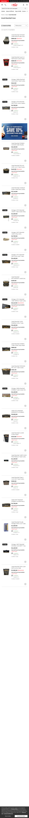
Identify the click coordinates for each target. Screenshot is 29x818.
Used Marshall (12, 14)
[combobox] (21, 25)
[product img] (6, 40)
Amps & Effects (10, 11)
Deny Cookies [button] (8, 816)
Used (6, 14)
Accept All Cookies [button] (21, 816)
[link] (19, 35)
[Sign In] (23, 4)
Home (2, 14)
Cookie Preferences (8, 813)
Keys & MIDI (18, 11)
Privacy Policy (14, 808)
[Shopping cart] (26, 4)
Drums (24, 11)
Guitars (3, 11)
